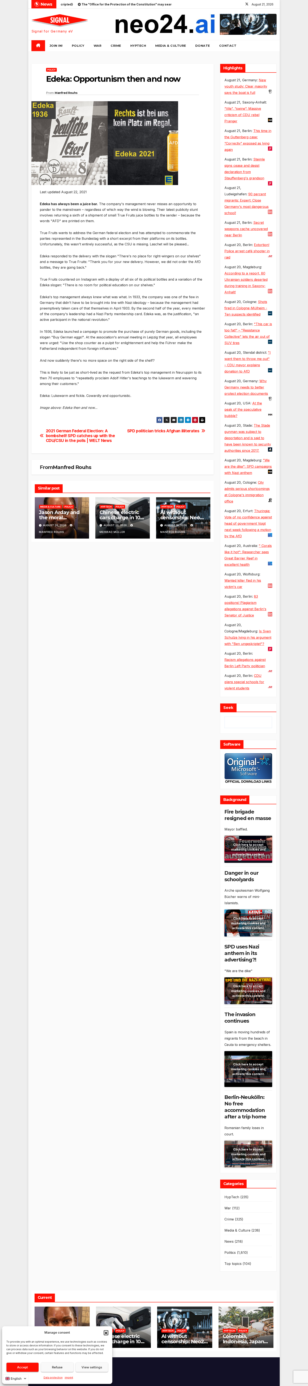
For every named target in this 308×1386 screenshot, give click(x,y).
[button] (106, 1332)
